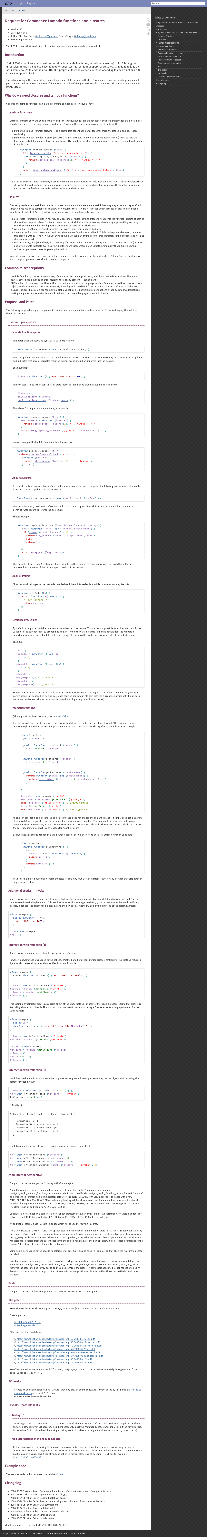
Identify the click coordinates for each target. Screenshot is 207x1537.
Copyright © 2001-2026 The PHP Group (23, 1533)
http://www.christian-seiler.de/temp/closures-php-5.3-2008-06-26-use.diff (56, 1339)
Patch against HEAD (27, 1325)
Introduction (161, 29)
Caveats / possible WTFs (169, 77)
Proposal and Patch (165, 46)
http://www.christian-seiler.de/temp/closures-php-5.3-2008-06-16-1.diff (54, 1362)
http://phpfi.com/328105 (28, 1457)
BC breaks (162, 73)
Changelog (161, 83)
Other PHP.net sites (57, 1533)
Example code (162, 80)
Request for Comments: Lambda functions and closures (177, 24)
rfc (13, 10)
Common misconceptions (167, 43)
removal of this (60, 716)
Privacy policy (78, 1533)
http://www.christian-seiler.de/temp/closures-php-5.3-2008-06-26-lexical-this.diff (60, 1345)
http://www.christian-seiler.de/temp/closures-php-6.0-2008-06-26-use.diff (56, 1349)
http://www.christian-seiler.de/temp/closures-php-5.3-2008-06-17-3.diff (54, 1359)
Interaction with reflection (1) (171, 56)
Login (20, 3)
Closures (162, 39)
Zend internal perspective (170, 63)
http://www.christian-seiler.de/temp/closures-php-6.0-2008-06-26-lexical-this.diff (60, 1356)
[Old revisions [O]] (148, 24)
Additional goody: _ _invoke (170, 53)
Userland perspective (168, 50)
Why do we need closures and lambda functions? (178, 33)
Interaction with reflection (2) (171, 60)
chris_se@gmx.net (48, 36)
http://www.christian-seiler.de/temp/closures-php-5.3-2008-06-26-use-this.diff (58, 1342)
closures (21, 10)
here (61, 1474)
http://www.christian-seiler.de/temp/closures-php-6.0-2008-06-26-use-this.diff (58, 1352)
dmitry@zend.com (86, 36)
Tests (160, 66)
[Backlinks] (148, 29)
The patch (162, 70)
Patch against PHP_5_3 (29, 1322)
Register (31, 3)
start (7, 10)
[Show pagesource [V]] (148, 20)
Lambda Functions (166, 36)
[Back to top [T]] (148, 33)
